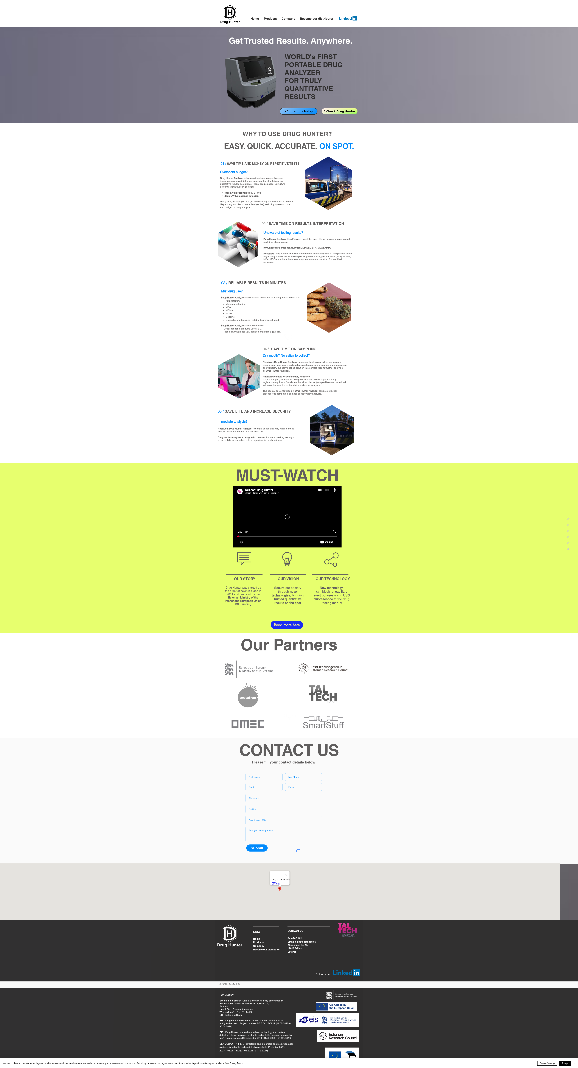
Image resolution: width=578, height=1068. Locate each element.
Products (258, 942)
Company (258, 946)
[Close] (574, 1063)
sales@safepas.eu (305, 941)
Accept (565, 1063)
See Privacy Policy (234, 1063)
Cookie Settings (547, 1063)
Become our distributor (266, 949)
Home (256, 938)
